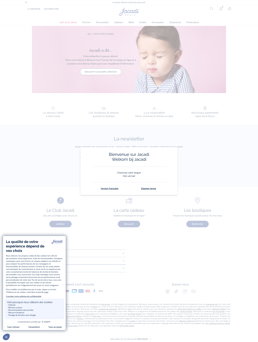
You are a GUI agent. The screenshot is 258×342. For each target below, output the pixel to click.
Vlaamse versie (148, 188)
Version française (109, 188)
